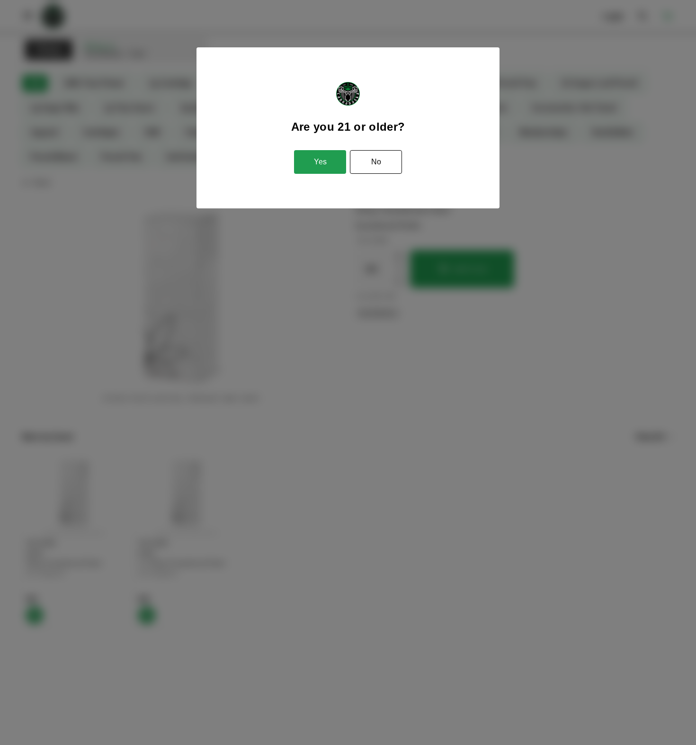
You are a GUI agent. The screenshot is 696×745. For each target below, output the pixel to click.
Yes (320, 162)
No (376, 162)
